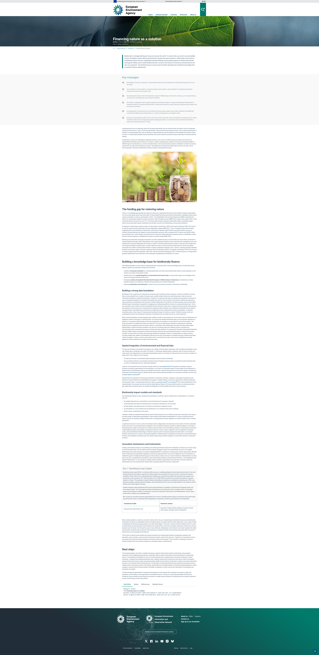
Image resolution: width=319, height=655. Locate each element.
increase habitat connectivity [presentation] (130, 374)
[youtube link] (162, 641)
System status (184, 648)
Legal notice (146, 648)
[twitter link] (146, 641)
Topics (150, 15)
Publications (131, 48)
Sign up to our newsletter (190, 622)
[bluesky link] (172, 641)
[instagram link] (167, 641)
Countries (173, 15)
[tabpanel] (159, 592)
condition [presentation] (173, 382)
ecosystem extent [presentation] (162, 382)
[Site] (128, 9)
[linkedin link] (157, 641)
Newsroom (183, 15)
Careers (198, 616)
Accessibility (137, 648)
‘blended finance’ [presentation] (155, 452)
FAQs (191, 616)
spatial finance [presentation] (166, 366)
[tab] (127, 584)
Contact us (185, 619)
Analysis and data (161, 15)
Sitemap (176, 648)
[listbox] (130, 1)
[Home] (114, 49)
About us (193, 15)
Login (191, 648)
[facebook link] (152, 641)
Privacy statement (127, 648)
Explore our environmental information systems (159, 632)
